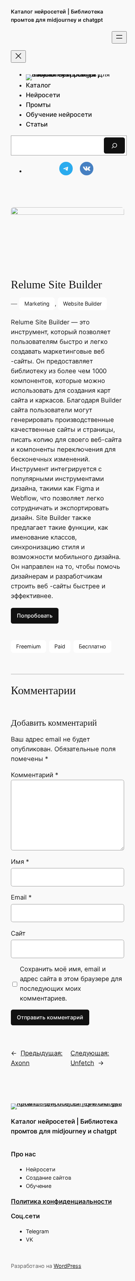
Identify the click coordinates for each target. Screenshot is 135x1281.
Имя (20, 861)
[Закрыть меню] (18, 56)
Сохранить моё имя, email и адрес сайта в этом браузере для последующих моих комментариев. (71, 983)
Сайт (18, 933)
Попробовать (34, 615)
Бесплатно (92, 646)
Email (21, 897)
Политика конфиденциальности (61, 1201)
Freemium (28, 646)
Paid (59, 646)
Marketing (37, 303)
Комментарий (34, 775)
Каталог (38, 85)
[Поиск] (114, 145)
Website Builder (82, 303)
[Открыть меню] (119, 37)
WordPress (67, 1266)
